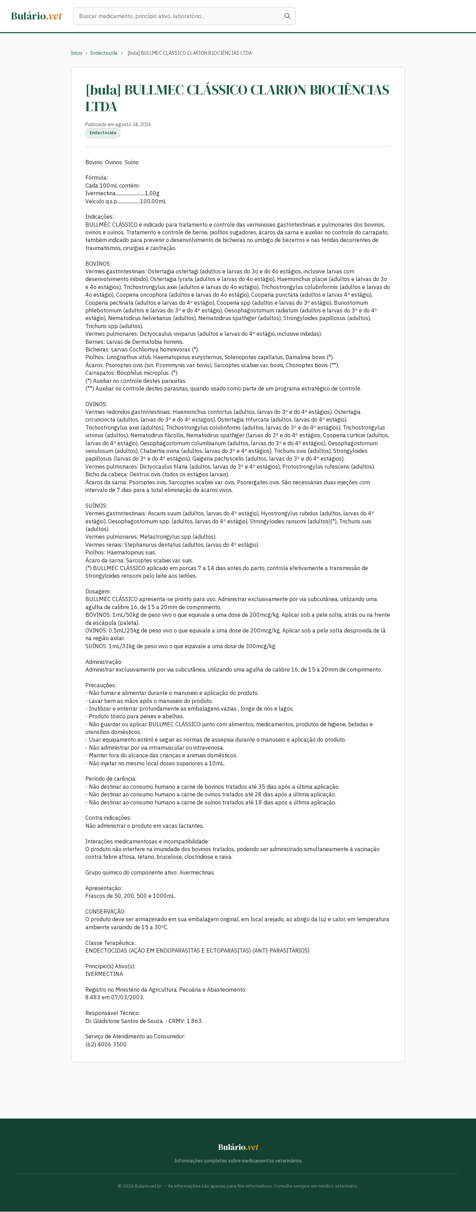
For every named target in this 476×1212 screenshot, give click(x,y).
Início (77, 53)
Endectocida (104, 53)
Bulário (36, 16)
